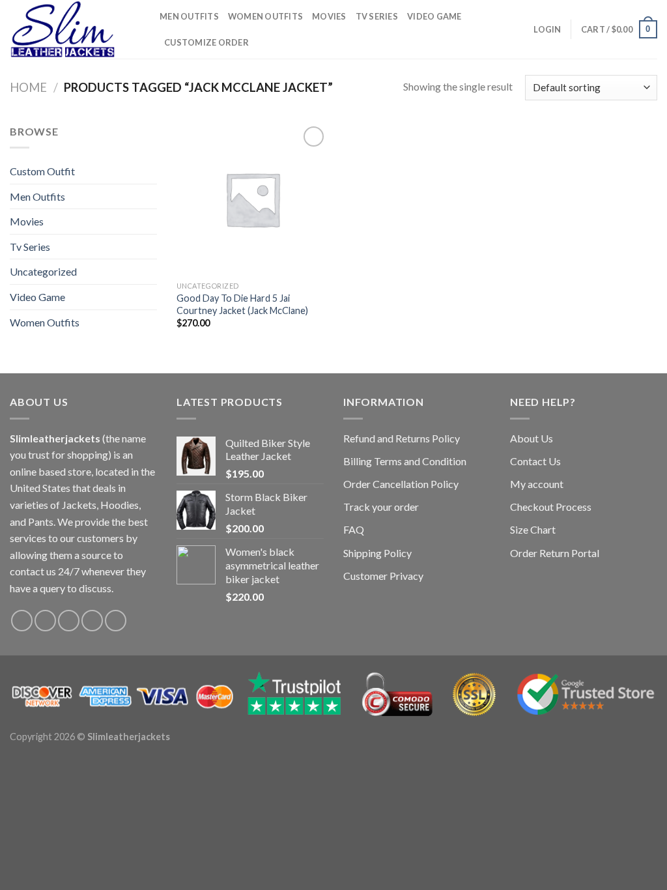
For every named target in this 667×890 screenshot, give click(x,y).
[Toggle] (152, 196)
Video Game (434, 16)
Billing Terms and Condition (404, 461)
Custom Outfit (42, 171)
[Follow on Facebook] (22, 620)
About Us (531, 438)
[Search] (519, 29)
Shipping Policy (377, 553)
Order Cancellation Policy (401, 484)
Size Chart (533, 529)
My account (536, 484)
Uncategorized (43, 271)
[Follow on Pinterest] (115, 620)
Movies (329, 16)
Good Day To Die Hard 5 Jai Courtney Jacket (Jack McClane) (242, 304)
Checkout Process (550, 506)
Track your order (381, 506)
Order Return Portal (554, 553)
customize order (206, 42)
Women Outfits (265, 16)
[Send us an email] (92, 620)
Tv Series (377, 16)
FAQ (353, 529)
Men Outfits (189, 16)
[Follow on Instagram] (45, 620)
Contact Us (535, 461)
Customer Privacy (383, 575)
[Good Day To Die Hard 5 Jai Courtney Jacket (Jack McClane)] (252, 199)
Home (28, 87)
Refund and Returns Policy (401, 438)
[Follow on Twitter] (68, 620)
